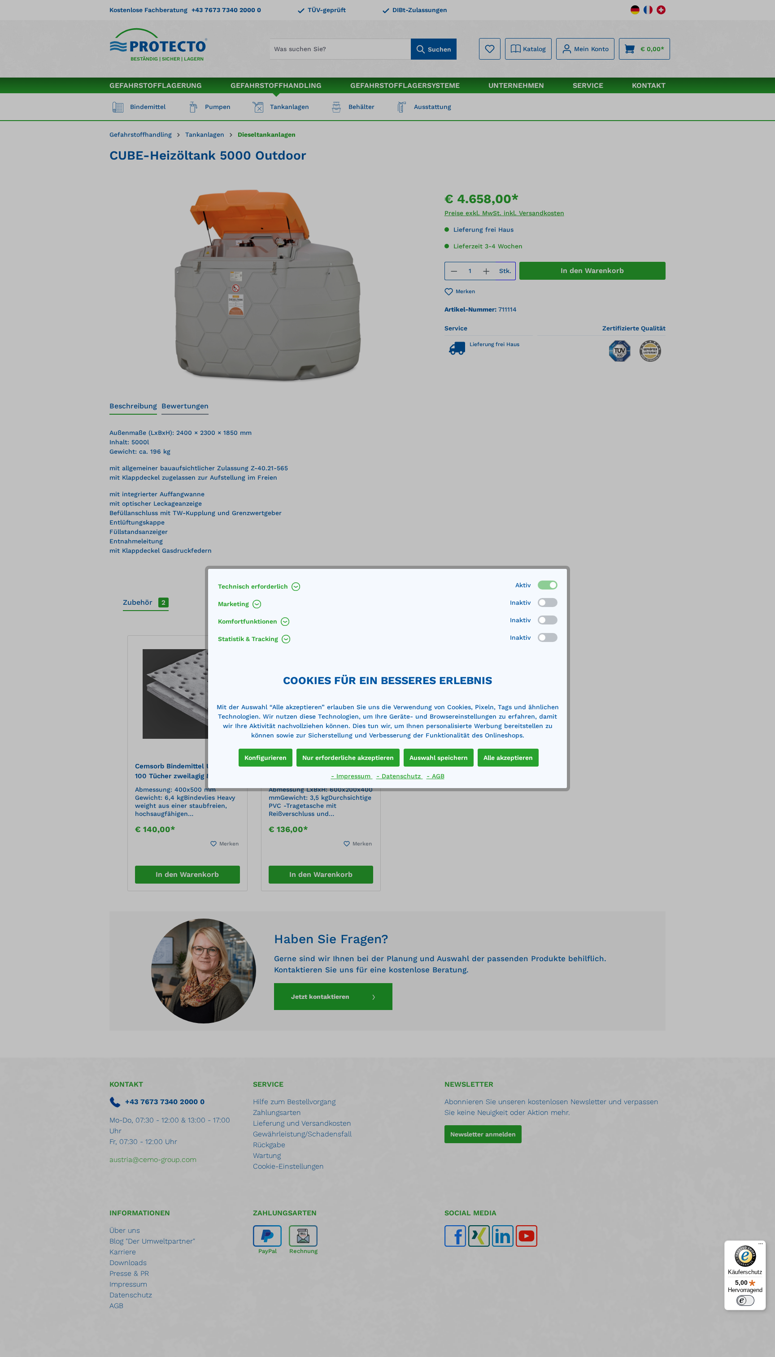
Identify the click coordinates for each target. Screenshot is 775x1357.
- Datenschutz (399, 776)
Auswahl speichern (438, 757)
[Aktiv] (547, 585)
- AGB (435, 776)
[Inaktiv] (547, 602)
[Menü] (760, 1245)
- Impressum (352, 776)
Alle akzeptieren (508, 757)
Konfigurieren (265, 757)
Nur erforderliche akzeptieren (348, 757)
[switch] (745, 1300)
